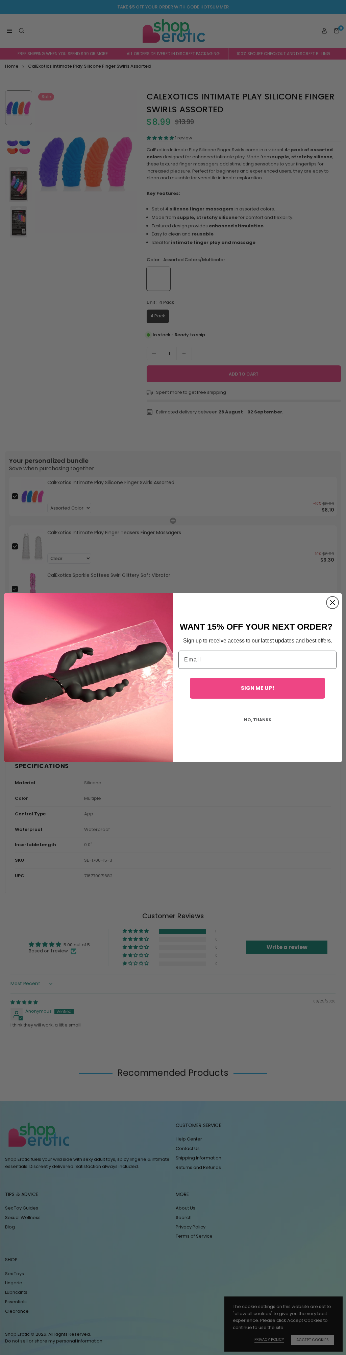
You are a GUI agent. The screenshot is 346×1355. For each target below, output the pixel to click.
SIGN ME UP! (257, 688)
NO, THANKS (257, 720)
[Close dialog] (332, 602)
